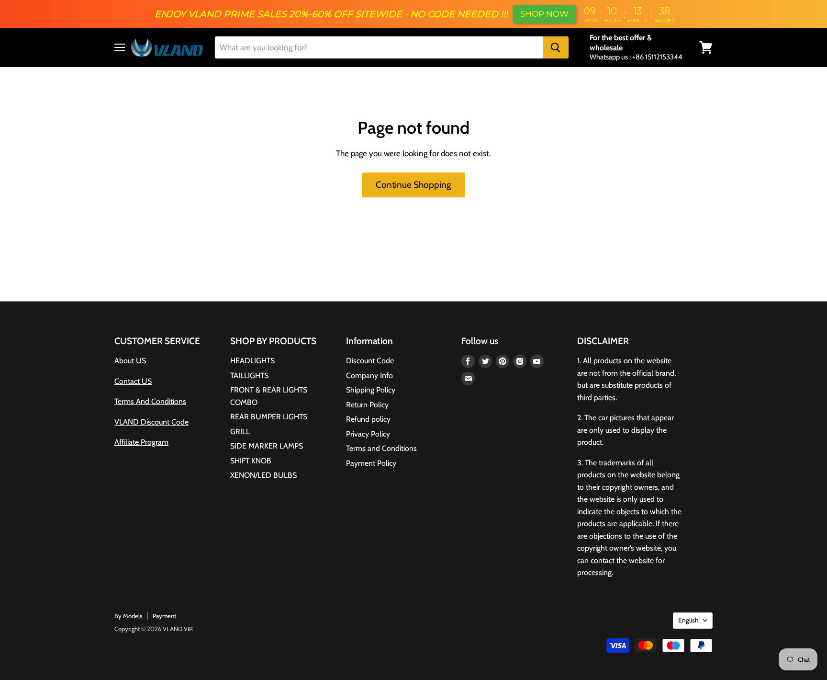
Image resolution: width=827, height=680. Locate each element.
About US (130, 360)
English (688, 620)
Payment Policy (371, 463)
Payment (164, 616)
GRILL (240, 431)
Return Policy (367, 404)
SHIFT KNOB (250, 460)
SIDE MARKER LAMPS (266, 445)
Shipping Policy (370, 389)
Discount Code (370, 360)
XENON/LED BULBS (263, 475)
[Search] (556, 47)
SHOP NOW (544, 14)
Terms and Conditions (381, 448)
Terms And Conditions (150, 401)
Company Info (369, 375)
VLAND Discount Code (151, 421)
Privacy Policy (368, 433)
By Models (128, 616)
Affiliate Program (141, 442)
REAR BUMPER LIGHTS (268, 416)
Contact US (133, 381)
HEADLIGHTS (252, 360)
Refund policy (368, 419)
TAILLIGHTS (249, 375)
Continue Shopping (413, 184)
